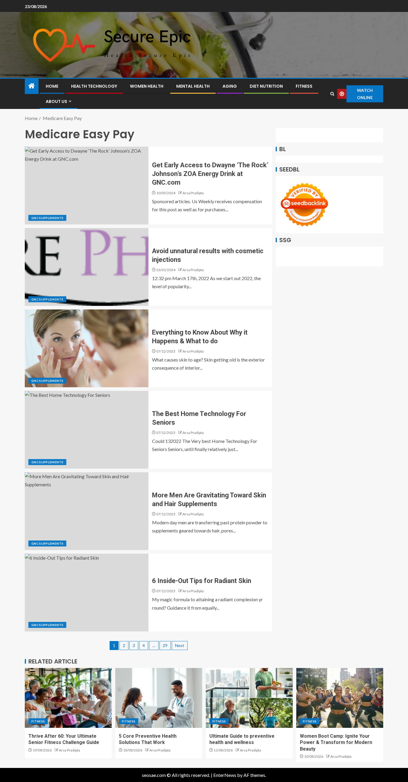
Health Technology (94, 86)
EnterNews (224, 775)
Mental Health (193, 86)
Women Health (146, 86)
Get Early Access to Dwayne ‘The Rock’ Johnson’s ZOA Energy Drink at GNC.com (210, 173)
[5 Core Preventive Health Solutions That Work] (158, 698)
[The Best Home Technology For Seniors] (86, 430)
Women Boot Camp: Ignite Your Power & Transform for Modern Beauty (336, 742)
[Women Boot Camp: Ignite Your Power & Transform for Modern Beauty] (339, 698)
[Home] (31, 86)
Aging (230, 86)
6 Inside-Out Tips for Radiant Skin (201, 580)
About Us (56, 101)
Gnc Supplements (47, 218)
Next (179, 645)
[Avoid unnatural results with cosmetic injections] (86, 267)
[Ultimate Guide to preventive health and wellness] (249, 698)
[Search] (332, 94)
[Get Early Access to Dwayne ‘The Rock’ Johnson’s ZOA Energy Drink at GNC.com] (86, 185)
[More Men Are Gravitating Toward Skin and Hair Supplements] (86, 511)
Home (52, 86)
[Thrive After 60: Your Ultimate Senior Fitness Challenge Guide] (68, 698)
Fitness (304, 86)
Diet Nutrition (266, 86)
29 (165, 645)
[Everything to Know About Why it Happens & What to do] (86, 348)
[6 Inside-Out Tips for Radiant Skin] (86, 592)
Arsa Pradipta (193, 193)
